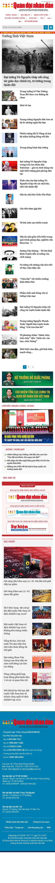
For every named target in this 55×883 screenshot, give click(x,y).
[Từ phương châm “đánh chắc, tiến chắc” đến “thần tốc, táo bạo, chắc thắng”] (9, 340)
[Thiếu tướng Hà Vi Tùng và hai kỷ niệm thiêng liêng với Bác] (9, 138)
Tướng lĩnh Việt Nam (18, 36)
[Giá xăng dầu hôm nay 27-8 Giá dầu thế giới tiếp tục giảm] (27, 562)
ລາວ (48, 18)
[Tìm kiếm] (46, 27)
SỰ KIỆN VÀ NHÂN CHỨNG (15, 18)
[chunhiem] (27, 395)
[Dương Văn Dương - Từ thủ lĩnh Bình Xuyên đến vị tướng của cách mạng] (9, 256)
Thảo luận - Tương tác (14, 827)
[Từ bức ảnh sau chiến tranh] (9, 228)
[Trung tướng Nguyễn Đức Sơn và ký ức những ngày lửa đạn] (9, 124)
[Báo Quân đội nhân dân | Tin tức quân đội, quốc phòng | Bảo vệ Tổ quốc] (27, 6)
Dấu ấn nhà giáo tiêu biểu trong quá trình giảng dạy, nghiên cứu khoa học (36, 239)
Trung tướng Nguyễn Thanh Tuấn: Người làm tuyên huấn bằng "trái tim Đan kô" (34, 324)
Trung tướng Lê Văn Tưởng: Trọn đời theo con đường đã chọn (34, 94)
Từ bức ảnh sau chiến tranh (34, 222)
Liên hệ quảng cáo (35, 827)
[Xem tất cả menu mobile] (51, 27)
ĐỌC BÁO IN (25, 15)
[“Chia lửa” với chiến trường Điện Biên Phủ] (9, 284)
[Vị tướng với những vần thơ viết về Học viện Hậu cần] (9, 270)
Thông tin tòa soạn (41, 822)
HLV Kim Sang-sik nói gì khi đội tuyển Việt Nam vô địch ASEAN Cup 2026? (17, 610)
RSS (48, 827)
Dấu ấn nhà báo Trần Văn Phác (35, 194)
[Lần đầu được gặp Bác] (9, 213)
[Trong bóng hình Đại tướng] (9, 152)
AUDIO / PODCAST (15, 449)
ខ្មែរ (20, 21)
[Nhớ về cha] (9, 110)
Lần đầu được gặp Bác (31, 208)
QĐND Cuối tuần (41, 15)
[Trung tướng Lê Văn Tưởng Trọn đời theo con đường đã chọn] (9, 96)
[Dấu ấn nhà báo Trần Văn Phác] (9, 199)
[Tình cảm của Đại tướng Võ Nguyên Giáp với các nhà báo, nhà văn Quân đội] (9, 185)
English (32, 18)
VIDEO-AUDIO (11, 15)
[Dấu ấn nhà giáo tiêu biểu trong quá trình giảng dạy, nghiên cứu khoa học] (9, 242)
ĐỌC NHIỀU (9, 541)
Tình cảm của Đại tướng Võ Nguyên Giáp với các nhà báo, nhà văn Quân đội (35, 183)
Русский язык (31, 21)
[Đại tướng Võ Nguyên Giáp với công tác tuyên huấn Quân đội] (9, 312)
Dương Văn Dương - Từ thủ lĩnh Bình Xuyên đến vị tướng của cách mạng (36, 253)
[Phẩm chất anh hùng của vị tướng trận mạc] (9, 298)
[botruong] (27, 378)
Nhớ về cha (25, 105)
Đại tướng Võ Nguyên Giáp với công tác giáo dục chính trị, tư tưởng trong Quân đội (27, 81)
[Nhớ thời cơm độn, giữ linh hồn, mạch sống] (9, 354)
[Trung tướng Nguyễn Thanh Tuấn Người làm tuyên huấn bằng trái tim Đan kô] (9, 326)
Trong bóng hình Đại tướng (34, 147)
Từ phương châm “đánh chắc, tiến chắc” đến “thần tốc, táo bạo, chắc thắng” (35, 338)
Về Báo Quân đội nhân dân (17, 822)
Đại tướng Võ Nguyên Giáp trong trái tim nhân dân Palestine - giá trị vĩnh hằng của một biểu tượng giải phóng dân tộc (36, 167)
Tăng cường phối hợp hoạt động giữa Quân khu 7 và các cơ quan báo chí (17, 677)
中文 (41, 18)
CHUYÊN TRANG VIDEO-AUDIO (18, 406)
